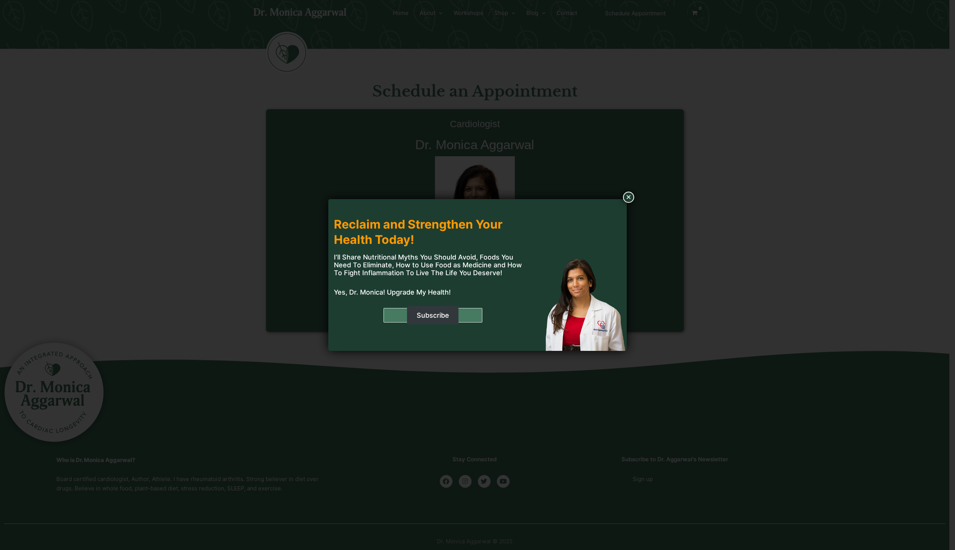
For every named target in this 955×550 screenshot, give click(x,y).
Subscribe (433, 315)
